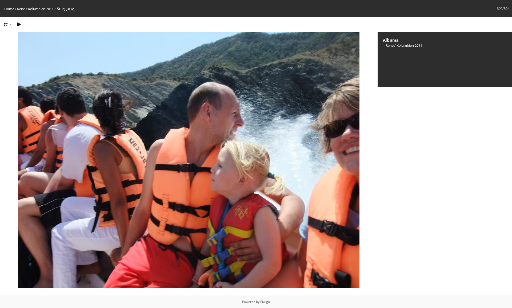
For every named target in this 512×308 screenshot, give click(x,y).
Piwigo (265, 301)
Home (9, 8)
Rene (21, 8)
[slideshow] (19, 24)
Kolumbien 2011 (41, 8)
